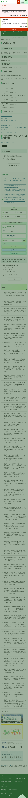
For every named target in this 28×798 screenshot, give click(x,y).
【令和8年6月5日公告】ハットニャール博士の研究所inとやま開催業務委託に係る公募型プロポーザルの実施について (14, 633)
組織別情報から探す (11, 236)
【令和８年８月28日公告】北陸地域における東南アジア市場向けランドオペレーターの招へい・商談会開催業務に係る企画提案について (15, 295)
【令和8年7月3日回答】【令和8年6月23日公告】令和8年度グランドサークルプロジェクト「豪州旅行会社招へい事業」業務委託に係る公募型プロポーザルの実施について (15, 526)
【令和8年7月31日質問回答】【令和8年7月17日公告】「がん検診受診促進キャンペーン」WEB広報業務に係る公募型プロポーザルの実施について (15, 352)
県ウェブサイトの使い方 (6, 781)
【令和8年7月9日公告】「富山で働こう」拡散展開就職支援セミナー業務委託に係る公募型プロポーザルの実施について (15, 474)
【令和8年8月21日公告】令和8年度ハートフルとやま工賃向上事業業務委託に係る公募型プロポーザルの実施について (15, 319)
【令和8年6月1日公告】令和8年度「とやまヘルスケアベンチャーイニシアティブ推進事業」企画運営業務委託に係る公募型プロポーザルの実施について (15, 686)
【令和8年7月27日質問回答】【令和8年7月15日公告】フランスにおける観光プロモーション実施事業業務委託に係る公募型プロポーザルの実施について (15, 432)
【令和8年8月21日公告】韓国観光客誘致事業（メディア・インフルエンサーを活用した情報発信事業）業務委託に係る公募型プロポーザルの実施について (15, 327)
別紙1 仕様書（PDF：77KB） (7, 118)
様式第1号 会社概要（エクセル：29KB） (9, 132)
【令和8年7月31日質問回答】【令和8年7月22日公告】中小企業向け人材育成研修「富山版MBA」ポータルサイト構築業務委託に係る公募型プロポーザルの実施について (15, 407)
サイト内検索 (3, 241)
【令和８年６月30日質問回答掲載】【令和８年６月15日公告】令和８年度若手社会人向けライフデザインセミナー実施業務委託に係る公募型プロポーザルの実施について (15, 609)
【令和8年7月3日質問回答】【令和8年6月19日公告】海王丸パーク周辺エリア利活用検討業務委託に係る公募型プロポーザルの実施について (15, 575)
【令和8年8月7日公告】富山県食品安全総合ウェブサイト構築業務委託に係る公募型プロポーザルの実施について (15, 440)
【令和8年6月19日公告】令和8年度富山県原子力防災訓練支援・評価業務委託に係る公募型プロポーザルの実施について (15, 552)
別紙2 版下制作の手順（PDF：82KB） (9, 120)
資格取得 (6, 212)
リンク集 (17, 775)
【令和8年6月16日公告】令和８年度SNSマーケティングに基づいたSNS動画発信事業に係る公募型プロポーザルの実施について (15, 566)
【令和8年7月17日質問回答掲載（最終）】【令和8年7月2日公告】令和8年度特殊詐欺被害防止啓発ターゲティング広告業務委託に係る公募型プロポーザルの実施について (15, 466)
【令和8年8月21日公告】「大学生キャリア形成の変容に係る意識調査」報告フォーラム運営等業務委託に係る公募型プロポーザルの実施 (15, 416)
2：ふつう (14, 267)
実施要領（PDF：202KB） (6, 116)
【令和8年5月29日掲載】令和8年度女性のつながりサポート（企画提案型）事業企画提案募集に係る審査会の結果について (15, 678)
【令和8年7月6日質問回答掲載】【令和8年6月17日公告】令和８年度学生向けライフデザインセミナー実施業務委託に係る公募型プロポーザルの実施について (15, 591)
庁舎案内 (3, 775)
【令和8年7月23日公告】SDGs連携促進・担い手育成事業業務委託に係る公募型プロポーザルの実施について (15, 377)
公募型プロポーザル (7, 765)
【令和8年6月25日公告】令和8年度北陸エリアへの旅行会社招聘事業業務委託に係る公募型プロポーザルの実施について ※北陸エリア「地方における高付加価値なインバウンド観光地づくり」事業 (15, 492)
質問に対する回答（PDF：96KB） (8, 142)
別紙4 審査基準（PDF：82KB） (8, 129)
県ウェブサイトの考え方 (20, 778)
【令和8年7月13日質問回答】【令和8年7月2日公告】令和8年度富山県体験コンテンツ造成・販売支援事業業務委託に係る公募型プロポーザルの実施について (15, 457)
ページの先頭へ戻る (22, 796)
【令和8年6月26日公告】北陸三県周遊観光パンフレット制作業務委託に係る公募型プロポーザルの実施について (15, 501)
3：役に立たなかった (7, 269)
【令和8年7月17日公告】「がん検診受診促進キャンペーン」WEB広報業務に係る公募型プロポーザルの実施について (15, 424)
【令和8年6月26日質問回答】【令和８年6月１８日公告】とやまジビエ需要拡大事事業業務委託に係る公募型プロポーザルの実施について (15, 544)
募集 (3, 287)
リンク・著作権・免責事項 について (8, 779)
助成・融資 (6, 216)
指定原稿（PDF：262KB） (6, 125)
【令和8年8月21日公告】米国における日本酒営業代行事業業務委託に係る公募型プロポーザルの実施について (15, 303)
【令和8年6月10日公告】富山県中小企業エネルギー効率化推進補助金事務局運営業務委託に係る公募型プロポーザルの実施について (15, 617)
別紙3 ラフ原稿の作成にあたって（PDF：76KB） (11, 123)
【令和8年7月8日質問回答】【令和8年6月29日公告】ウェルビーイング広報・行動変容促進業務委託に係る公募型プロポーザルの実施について (15, 625)
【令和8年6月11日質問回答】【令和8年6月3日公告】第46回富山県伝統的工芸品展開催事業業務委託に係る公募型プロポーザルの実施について (15, 652)
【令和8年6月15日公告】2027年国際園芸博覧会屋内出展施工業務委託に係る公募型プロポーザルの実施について (15, 583)
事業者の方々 (15, 253)
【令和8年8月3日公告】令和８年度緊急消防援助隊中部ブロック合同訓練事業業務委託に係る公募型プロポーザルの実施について (15, 360)
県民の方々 (15, 246)
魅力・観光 (15, 249)
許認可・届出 (19, 212)
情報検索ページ (10, 226)
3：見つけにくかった (7, 275)
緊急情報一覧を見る (14, 15)
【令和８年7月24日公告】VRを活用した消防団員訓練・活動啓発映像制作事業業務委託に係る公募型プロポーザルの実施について (15, 384)
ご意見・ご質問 (5, 784)
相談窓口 (19, 216)
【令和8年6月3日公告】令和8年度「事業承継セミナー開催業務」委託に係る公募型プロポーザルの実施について (15, 671)
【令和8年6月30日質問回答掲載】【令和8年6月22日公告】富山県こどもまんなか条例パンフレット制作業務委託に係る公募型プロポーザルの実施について (15, 535)
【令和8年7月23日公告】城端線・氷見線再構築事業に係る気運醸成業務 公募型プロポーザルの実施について (15, 391)
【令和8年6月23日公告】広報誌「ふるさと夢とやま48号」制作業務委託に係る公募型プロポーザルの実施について (15, 509)
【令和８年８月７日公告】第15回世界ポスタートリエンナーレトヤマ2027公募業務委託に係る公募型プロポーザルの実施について (15, 344)
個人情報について (19, 781)
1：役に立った (6, 267)
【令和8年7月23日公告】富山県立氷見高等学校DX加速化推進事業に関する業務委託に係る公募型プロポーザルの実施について (15, 399)
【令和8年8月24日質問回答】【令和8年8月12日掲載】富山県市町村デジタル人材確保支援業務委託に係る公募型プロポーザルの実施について (15, 483)
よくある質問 (10, 231)
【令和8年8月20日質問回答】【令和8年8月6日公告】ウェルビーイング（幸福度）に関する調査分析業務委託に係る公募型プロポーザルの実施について (15, 336)
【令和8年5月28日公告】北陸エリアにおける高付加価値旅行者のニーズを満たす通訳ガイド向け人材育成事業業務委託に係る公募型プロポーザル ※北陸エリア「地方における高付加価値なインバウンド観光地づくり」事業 (15, 703)
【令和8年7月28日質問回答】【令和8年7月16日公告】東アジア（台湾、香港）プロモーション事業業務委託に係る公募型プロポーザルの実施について (15, 449)
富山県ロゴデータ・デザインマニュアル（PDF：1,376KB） (14, 127)
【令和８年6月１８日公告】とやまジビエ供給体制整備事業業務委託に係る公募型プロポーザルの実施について (15, 559)
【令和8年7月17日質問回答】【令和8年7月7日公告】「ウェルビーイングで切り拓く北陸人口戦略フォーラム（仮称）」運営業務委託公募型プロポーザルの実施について (15, 517)
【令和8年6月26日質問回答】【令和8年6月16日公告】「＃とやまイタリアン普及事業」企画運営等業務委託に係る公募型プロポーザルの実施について (15, 600)
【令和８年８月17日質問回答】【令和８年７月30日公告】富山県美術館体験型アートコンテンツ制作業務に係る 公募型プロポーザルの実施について (15, 369)
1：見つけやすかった (7, 274)
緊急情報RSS (24, 15)
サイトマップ (18, 784)
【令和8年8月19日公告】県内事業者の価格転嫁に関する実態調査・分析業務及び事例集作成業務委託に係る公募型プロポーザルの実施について (15, 311)
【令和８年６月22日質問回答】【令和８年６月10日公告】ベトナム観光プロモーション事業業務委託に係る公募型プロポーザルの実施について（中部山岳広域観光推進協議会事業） (15, 642)
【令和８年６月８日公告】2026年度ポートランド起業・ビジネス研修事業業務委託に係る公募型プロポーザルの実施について (15, 694)
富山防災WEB (24, 26)
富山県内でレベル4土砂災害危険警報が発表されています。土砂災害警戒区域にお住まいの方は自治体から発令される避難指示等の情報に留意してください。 (14, 11)
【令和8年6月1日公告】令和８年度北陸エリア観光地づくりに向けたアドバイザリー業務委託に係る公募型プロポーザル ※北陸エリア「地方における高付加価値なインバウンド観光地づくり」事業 (15, 662)
